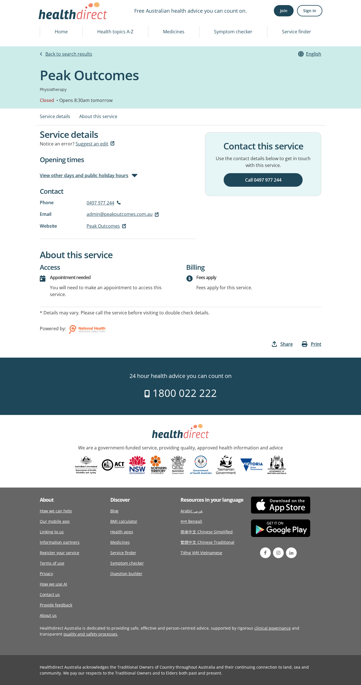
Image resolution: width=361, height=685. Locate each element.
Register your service (59, 552)
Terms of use (52, 563)
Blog (114, 511)
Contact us (50, 594)
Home (61, 32)
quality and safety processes (90, 634)
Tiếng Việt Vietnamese (201, 552)
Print (316, 344)
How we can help (56, 511)
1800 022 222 (183, 393)
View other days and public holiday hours (84, 175)
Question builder (126, 573)
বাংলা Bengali (191, 521)
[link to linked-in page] (291, 552)
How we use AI (53, 584)
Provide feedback (56, 605)
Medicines (173, 32)
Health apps (121, 531)
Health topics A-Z (115, 32)
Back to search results (68, 54)
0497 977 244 (100, 203)
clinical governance (272, 628)
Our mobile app (55, 521)
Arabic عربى (191, 511)
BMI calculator (123, 521)
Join (283, 10)
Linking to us (52, 531)
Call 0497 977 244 (263, 180)
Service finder (296, 32)
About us (48, 615)
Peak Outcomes (103, 226)
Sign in (309, 10)
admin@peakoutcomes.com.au (120, 214)
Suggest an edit (92, 144)
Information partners (60, 542)
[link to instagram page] (278, 552)
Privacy (46, 573)
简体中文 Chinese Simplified (206, 531)
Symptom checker (233, 32)
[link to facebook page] (265, 552)
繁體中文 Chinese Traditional (207, 542)
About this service (98, 116)
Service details (55, 116)
